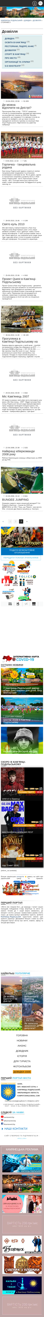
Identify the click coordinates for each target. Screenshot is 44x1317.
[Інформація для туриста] (24, 594)
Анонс (22, 1045)
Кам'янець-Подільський (11, 917)
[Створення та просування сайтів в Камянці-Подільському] (22, 1163)
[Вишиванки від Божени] (22, 1245)
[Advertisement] (22, 631)
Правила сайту (33, 1101)
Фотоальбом (22, 1066)
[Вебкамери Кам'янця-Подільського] (8, 594)
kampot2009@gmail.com (28, 1096)
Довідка (27, 20)
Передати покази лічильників (20, 557)
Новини (22, 1040)
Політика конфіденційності (15, 1101)
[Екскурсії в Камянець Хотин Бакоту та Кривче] (22, 1184)
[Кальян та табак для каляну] (22, 1285)
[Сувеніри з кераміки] (22, 1265)
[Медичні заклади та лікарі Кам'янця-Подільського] (9, 580)
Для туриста (22, 1061)
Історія (22, 1056)
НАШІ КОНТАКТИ (15, 1128)
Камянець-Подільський (11, 20)
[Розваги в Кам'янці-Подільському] (24, 567)
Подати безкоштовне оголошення (22, 551)
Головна (22, 1035)
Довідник (22, 1051)
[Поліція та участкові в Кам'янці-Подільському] (27, 580)
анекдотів (20, 876)
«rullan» (22, 1138)
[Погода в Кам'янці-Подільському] (8, 567)
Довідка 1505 (22, 1071)
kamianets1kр (8, 1117)
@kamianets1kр (9, 1121)
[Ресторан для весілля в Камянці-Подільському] (22, 1204)
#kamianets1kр (9, 1124)
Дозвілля (37, 20)
